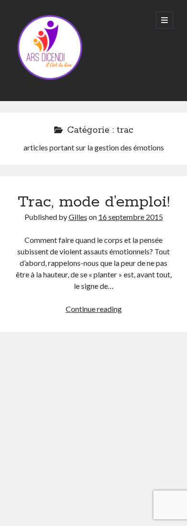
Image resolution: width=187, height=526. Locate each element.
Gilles (78, 216)
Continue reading (94, 308)
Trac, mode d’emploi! (94, 202)
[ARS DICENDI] (50, 81)
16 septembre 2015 (130, 216)
